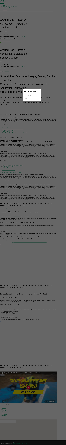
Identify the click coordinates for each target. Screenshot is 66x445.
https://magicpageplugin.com (33, 97)
